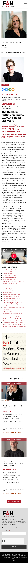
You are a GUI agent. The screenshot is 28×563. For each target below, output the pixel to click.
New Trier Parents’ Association (11, 298)
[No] (26, 557)
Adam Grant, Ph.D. (9, 469)
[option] (14, 352)
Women (11, 138)
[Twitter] (6, 89)
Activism (4, 125)
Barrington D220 (7, 271)
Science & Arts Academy (9, 315)
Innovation (11, 133)
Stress (3, 136)
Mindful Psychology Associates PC (12, 294)
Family (20, 129)
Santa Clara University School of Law (13, 313)
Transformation (19, 136)
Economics (4, 128)
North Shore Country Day (10, 300)
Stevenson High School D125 (11, 317)
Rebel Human (7, 305)
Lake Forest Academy (9, 291)
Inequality (4, 133)
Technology (9, 136)
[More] (12, 89)
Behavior (19, 125)
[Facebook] (3, 89)
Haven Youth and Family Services (12, 287)
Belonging (4, 126)
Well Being (4, 138)
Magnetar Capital (7, 292)
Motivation (4, 134)
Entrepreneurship (6, 129)
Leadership (19, 133)
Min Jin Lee (7, 411)
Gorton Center (7, 285)
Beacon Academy (8, 273)
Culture (22, 126)
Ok (14, 560)
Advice (10, 125)
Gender (18, 131)
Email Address (5, 530)
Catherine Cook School (9, 275)
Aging (14, 125)
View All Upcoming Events (13, 501)
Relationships (21, 134)
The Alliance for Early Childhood (12, 319)
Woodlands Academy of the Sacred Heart (14, 326)
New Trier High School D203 (11, 296)
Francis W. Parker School (10, 283)
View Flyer (5, 85)
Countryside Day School (9, 279)
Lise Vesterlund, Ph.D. (9, 94)
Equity (15, 129)
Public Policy (13, 134)
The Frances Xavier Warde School (12, 320)
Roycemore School (8, 311)
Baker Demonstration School (11, 270)
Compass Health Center (9, 277)
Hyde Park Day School (9, 289)
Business (11, 126)
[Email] (9, 89)
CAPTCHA (4, 537)
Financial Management (8, 131)
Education (12, 128)
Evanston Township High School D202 (13, 281)
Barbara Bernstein (8, 104)
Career (17, 126)
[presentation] (12, 541)
